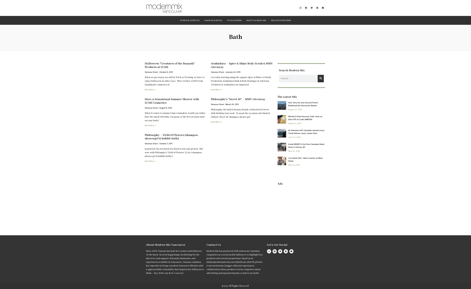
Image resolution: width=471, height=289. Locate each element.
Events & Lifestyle (189, 20)
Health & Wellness (281, 20)
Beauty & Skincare (256, 20)
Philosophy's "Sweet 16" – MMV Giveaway (238, 99)
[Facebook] (306, 8)
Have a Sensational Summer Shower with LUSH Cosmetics (172, 101)
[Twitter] (312, 8)
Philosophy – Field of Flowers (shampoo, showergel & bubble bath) (171, 137)
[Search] (321, 78)
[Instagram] (300, 8)
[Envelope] (323, 8)
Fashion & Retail (213, 20)
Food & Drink (234, 20)
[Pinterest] (317, 8)
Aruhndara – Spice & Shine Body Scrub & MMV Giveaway (242, 65)
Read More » (150, 90)
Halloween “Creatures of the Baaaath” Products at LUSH (170, 65)
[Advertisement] (298, 205)
